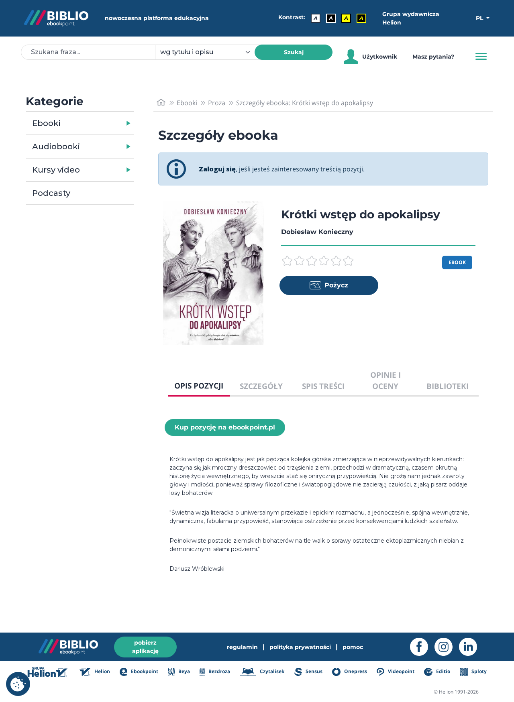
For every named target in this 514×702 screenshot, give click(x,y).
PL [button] (480, 18)
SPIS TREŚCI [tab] (323, 386)
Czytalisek (271, 671)
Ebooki (46, 123)
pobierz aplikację (145, 647)
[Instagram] (446, 647)
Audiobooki (56, 146)
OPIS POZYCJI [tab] (198, 385)
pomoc (353, 647)
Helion (101, 671)
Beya (183, 671)
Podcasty (51, 193)
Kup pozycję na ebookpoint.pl (225, 427)
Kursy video (56, 170)
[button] (100, 123)
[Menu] (481, 56)
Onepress (355, 671)
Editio (442, 671)
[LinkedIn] (471, 647)
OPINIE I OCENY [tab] (385, 380)
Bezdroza (218, 671)
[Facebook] (422, 647)
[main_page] (161, 102)
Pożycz (336, 285)
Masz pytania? (433, 56)
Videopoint (400, 671)
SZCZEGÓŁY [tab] (261, 386)
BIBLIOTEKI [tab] (447, 386)
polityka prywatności (300, 647)
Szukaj (294, 52)
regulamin (242, 647)
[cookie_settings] (18, 684)
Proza (216, 102)
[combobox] (209, 52)
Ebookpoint (144, 671)
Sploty (478, 671)
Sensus (313, 671)
